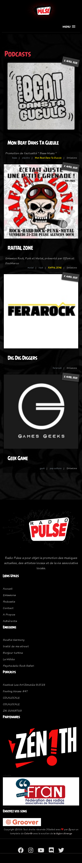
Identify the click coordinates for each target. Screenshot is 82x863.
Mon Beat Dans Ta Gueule (33, 142)
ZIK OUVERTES (12, 711)
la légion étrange (63, 833)
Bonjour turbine (13, 653)
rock (41, 267)
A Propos (9, 614)
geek (42, 468)
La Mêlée (9, 659)
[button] (69, 26)
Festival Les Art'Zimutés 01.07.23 (24, 685)
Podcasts (9, 602)
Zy (69, 829)
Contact (8, 608)
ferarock (57, 368)
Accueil (7, 589)
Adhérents (10, 621)
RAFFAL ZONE (20, 248)
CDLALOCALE (11, 698)
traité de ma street (16, 646)
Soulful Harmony (13, 640)
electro (26, 157)
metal (30, 267)
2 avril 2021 (71, 62)
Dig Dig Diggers (22, 358)
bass (14, 157)
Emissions (9, 595)
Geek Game (18, 458)
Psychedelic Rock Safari (18, 666)
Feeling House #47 (15, 691)
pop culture (56, 468)
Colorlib (28, 833)
